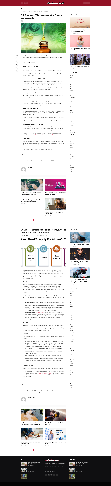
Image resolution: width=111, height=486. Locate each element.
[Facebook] (17, 59)
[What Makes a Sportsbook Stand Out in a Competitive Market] (55, 185)
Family (71, 99)
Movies (71, 136)
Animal (71, 77)
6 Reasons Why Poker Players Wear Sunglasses (80, 262)
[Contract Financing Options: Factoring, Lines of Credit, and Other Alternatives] (43, 253)
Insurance (71, 123)
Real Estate (72, 147)
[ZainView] (55, 3)
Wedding (71, 171)
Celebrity (71, 92)
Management (72, 132)
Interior (71, 125)
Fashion (71, 101)
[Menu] (21, 8)
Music (71, 138)
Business (34, 8)
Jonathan (26, 20)
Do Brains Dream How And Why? (81, 244)
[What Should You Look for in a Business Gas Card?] (55, 415)
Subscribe (86, 3)
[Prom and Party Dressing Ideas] (80, 59)
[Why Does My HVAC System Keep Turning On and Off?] (24, 464)
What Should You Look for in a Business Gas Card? (55, 423)
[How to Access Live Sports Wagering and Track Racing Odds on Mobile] (32, 185)
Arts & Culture (72, 80)
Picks (71, 145)
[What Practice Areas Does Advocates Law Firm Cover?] (32, 434)
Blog (71, 88)
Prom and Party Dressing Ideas (81, 66)
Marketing (72, 134)
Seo (71, 150)
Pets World (67, 8)
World (80, 8)
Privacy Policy (83, 484)
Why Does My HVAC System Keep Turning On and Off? (34, 463)
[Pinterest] (17, 67)
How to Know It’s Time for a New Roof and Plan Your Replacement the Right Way (31, 423)
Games (71, 112)
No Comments (37, 20)
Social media (72, 152)
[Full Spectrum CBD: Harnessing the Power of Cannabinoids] (43, 38)
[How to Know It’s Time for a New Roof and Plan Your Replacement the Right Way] (32, 415)
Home (29, 8)
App (71, 79)
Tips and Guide (72, 162)
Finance (71, 103)
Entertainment (49, 8)
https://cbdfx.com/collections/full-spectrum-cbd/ (42, 134)
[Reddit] (17, 64)
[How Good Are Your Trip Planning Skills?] (80, 41)
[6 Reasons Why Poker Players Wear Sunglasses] (80, 254)
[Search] (89, 8)
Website (71, 169)
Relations (71, 149)
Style (71, 158)
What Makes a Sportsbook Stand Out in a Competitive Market (55, 193)
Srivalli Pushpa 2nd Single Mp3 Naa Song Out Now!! (80, 30)
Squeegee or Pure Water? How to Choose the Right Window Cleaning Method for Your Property (34, 469)
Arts (41, 8)
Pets (71, 141)
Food (71, 106)
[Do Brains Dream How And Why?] (80, 237)
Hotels (71, 121)
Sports (71, 154)
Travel (71, 165)
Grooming (72, 115)
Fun (70, 108)
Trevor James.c (27, 235)
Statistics (72, 156)
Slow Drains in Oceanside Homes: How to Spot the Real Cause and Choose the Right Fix (34, 475)
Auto (71, 82)
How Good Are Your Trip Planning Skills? (81, 49)
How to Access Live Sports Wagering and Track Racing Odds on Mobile (31, 193)
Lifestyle (58, 8)
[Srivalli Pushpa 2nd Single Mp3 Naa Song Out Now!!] (80, 22)
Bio (70, 86)
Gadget (71, 110)
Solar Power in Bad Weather (51, 160)
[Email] (17, 70)
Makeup (71, 130)
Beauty (71, 84)
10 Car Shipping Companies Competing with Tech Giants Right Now (80, 281)
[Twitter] (17, 61)
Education (72, 93)
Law (71, 127)
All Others (72, 75)
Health (71, 117)
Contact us (88, 484)
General (71, 114)
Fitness (71, 104)
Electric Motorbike (73, 95)
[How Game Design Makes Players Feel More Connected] (55, 204)
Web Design (72, 167)
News (71, 139)
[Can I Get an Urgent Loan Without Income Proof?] (55, 434)
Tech (74, 8)
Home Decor (72, 119)
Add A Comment (43, 219)
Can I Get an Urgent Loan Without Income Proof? (55, 442)
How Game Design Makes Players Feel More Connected (54, 212)
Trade (71, 163)
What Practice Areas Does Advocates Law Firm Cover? (30, 442)
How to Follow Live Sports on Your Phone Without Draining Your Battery (31, 200)
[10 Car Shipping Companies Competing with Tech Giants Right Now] (80, 272)
